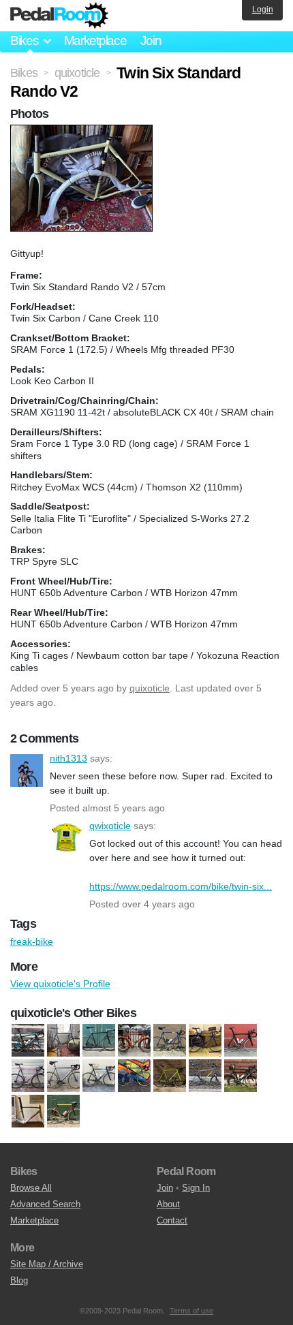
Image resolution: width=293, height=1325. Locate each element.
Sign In (196, 1188)
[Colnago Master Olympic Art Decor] (134, 1076)
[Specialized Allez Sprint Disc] (28, 1111)
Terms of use (191, 1311)
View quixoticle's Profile (60, 983)
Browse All (31, 1188)
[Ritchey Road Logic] (240, 1076)
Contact (172, 1220)
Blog (19, 1280)
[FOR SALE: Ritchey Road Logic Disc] (99, 1040)
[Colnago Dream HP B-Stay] (99, 1076)
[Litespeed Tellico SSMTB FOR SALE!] (205, 1076)
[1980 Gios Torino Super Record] (169, 1040)
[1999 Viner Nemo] (205, 1040)
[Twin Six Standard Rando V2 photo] (83, 131)
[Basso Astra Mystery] (28, 1076)
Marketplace (95, 40)
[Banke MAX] (63, 1040)
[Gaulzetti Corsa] (169, 1076)
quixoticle (149, 688)
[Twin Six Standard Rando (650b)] (134, 1040)
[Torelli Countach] (63, 1111)
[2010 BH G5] (28, 1040)
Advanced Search (45, 1204)
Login (262, 9)
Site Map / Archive (46, 1264)
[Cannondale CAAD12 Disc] (63, 1076)
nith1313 (26, 770)
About (168, 1204)
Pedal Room (59, 15)
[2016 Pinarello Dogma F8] (240, 1040)
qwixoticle (66, 838)
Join (150, 40)
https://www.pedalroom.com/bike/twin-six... (180, 886)
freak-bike (31, 941)
